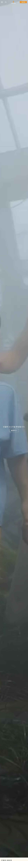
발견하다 (13, 430)
